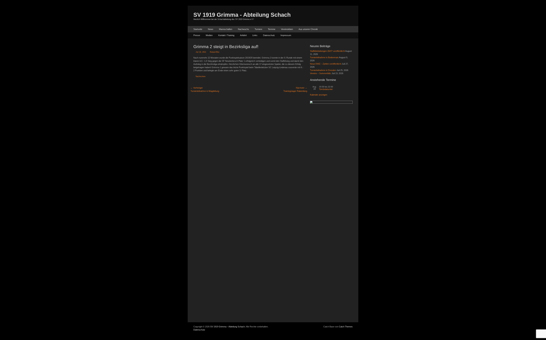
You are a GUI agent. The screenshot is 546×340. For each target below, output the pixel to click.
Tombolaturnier (326, 89)
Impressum (286, 35)
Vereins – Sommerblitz (320, 73)
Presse (196, 35)
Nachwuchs (243, 29)
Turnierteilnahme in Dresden (323, 70)
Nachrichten (200, 76)
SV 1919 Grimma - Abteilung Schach (242, 15)
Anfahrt (243, 35)
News (210, 29)
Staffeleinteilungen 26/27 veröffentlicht (327, 51)
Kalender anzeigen (318, 95)
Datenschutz (269, 35)
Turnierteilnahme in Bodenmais (324, 57)
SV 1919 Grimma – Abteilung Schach (227, 326)
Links (254, 35)
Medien (209, 35)
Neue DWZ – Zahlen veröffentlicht (325, 64)
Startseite (197, 29)
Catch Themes (346, 326)
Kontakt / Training (226, 35)
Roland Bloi (214, 52)
